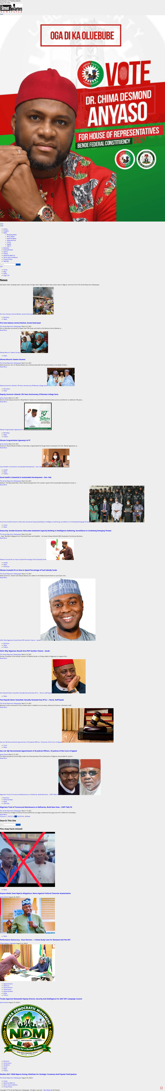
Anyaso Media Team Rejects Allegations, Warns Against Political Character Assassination (35, 893)
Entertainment (8, 250)
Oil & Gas (6, 566)
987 (26, 816)
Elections (6, 643)
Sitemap (6, 261)
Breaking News (12, 235)
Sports (5, 252)
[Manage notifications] (161, 1088)
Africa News (11, 237)
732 (13, 816)
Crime (9, 242)
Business (6, 248)
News (5, 233)
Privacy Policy (7, 259)
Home (5, 229)
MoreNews (47, 1090)
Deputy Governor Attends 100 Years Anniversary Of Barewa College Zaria (23, 386)
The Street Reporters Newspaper (11, 326)
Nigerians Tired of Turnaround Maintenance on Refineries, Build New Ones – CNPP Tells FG (29, 794)
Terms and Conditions (10, 257)
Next (28, 816)
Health (9, 244)
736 (22, 816)
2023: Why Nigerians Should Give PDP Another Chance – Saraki (20, 640)
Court (5, 745)
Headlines (6, 1065)
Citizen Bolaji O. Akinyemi (8, 943)
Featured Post (11, 240)
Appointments (8, 984)
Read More (3, 330)
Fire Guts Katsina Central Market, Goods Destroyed (16, 314)
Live (1, 266)
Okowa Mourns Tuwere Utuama (10, 352)
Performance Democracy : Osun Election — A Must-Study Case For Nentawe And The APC (35, 940)
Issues (5, 1067)
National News (11, 238)
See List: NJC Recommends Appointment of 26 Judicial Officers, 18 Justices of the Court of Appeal (31, 742)
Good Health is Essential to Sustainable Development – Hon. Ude (21, 467)
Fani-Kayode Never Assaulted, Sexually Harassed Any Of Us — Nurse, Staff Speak (26, 693)
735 (20, 816)
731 (11, 816)
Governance (7, 989)
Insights (6, 231)
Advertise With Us (9, 255)
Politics (5, 254)
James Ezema (4, 398)
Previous (3, 816)
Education (6, 389)
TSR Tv (9, 246)
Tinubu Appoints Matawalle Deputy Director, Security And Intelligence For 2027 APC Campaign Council (41, 999)
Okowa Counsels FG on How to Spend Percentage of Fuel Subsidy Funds (23, 559)
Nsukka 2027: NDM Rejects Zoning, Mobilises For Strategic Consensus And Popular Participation (38, 1074)
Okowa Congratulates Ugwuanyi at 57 (12, 430)
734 (18, 816)
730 (9, 816)
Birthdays (6, 433)
